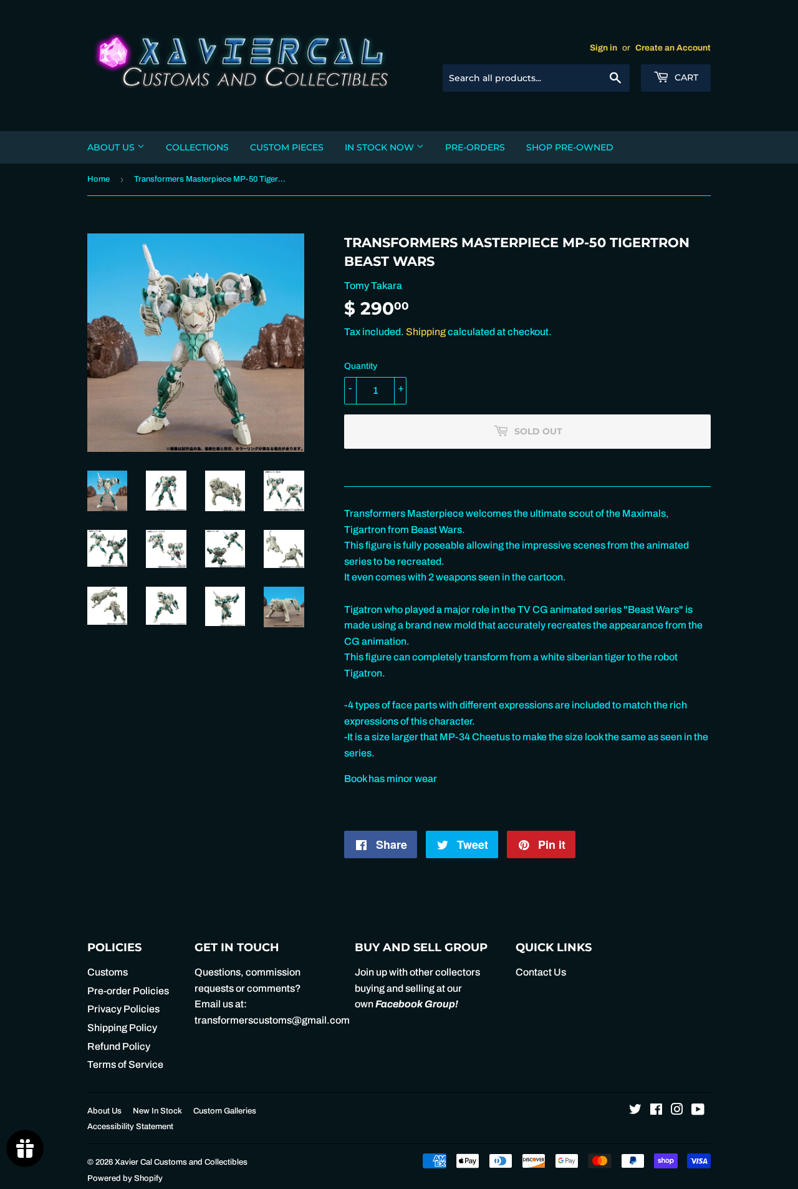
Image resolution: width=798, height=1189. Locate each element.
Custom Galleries (224, 1111)
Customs (107, 972)
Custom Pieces (287, 147)
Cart (685, 77)
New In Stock (157, 1111)
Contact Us (541, 972)
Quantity (360, 366)
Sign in (603, 47)
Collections (197, 147)
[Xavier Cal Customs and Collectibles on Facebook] (656, 1110)
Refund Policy (118, 1046)
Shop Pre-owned (569, 147)
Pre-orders (475, 147)
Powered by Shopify (125, 1178)
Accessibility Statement (130, 1126)
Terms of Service (125, 1064)
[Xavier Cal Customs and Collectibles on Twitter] (635, 1110)
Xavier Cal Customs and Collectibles (181, 1162)
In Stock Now (380, 147)
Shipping (426, 331)
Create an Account (673, 47)
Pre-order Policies (128, 991)
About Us (112, 147)
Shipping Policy (122, 1027)
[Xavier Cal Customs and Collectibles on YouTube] (697, 1110)
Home (98, 179)
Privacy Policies (123, 1009)
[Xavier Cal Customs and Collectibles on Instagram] (677, 1110)
